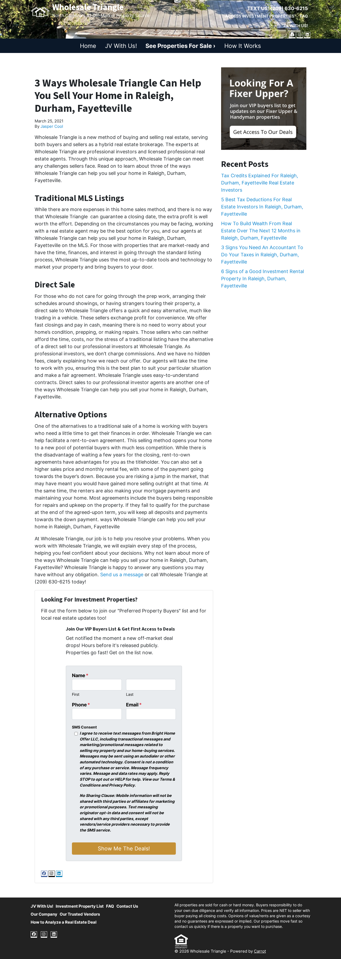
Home (88, 45)
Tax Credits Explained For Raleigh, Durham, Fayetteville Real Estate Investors (259, 183)
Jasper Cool (51, 126)
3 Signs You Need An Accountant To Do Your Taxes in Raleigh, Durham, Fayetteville (262, 255)
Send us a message (121, 574)
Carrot (260, 951)
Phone (81, 704)
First (75, 694)
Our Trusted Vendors (80, 914)
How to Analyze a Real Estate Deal (63, 922)
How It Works (242, 45)
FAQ (304, 16)
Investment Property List (80, 906)
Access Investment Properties (259, 16)
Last (129, 694)
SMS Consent (84, 727)
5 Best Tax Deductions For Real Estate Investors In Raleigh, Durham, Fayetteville (262, 207)
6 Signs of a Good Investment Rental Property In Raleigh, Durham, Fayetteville (262, 279)
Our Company (44, 914)
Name (80, 675)
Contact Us (127, 906)
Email (134, 704)
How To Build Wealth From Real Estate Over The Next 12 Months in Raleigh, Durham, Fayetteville (261, 231)
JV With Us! (295, 25)
